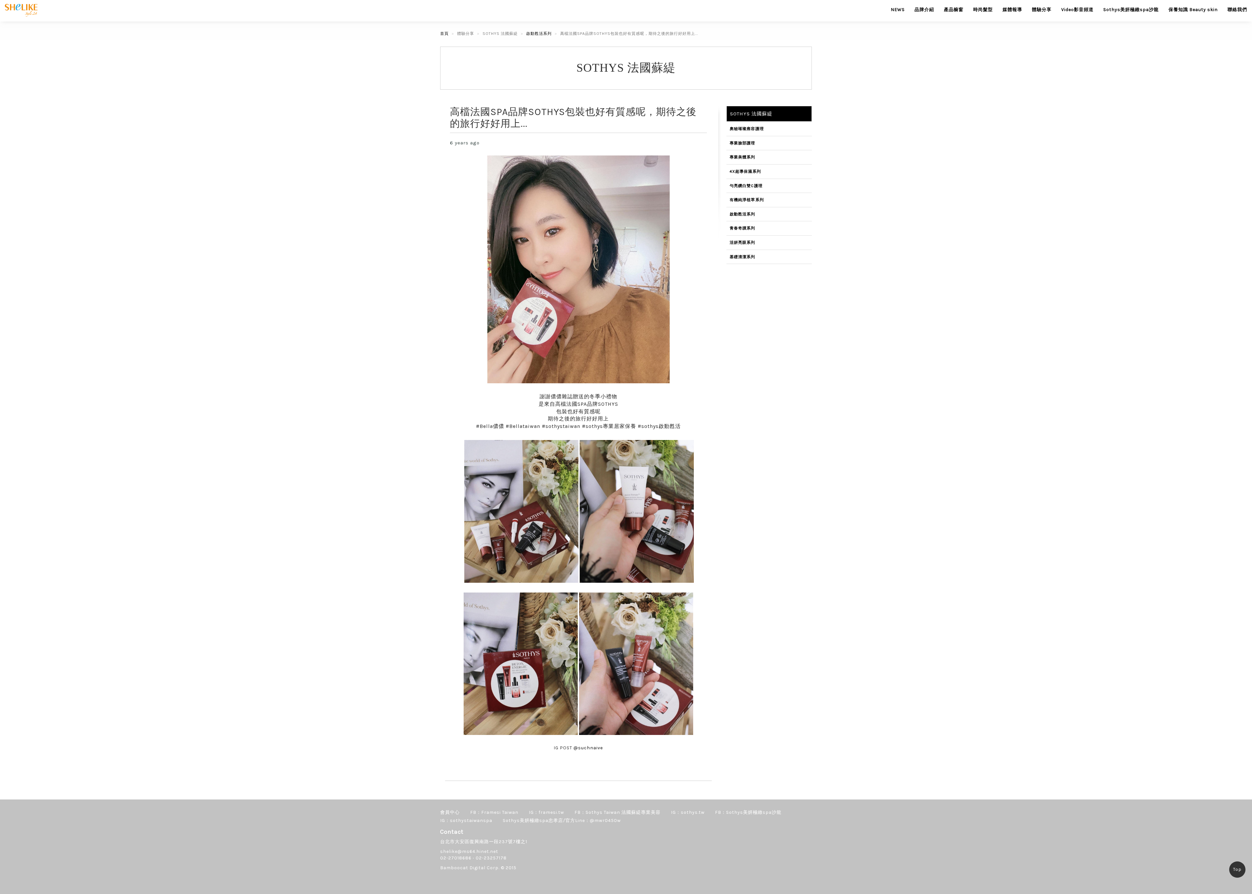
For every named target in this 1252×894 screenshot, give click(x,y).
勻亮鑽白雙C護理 (746, 185)
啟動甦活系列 (539, 33)
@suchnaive (588, 748)
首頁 (444, 33)
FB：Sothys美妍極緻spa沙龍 (748, 812)
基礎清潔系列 (742, 257)
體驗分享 (1041, 9)
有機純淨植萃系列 (747, 200)
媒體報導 (1012, 9)
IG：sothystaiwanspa (466, 820)
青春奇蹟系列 (742, 228)
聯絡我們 (1237, 9)
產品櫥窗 (953, 9)
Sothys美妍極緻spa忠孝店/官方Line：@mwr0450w (562, 820)
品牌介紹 (924, 9)
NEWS (898, 9)
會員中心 (450, 812)
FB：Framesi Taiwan (494, 812)
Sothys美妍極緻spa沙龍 (1131, 9)
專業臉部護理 (742, 143)
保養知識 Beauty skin (1193, 9)
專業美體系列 (742, 157)
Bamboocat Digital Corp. (469, 868)
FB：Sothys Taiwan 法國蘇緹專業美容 (617, 812)
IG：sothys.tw (688, 812)
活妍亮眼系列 (742, 242)
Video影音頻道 (1077, 9)
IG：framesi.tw (546, 812)
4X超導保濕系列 (745, 171)
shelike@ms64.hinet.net (469, 851)
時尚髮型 (983, 9)
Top (1237, 869)
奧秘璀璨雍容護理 (747, 128)
